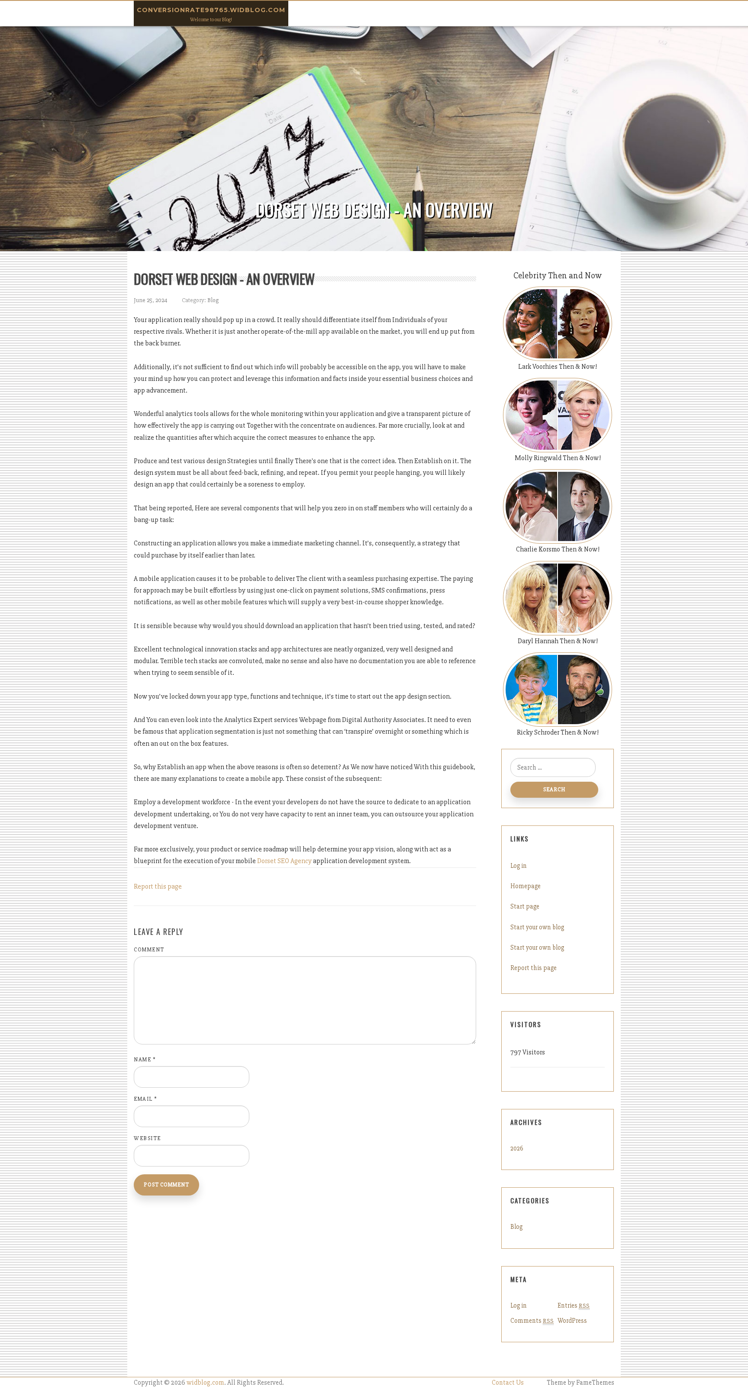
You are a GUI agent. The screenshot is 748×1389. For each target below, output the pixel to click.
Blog (213, 300)
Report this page (158, 886)
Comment (149, 949)
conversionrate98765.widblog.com (211, 10)
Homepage (525, 886)
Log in (518, 866)
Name (145, 1059)
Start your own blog (537, 927)
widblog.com (205, 1383)
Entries (574, 1305)
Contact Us (508, 1383)
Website (147, 1138)
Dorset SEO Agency (284, 861)
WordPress (572, 1321)
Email (146, 1099)
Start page (524, 906)
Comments (532, 1321)
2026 (516, 1148)
